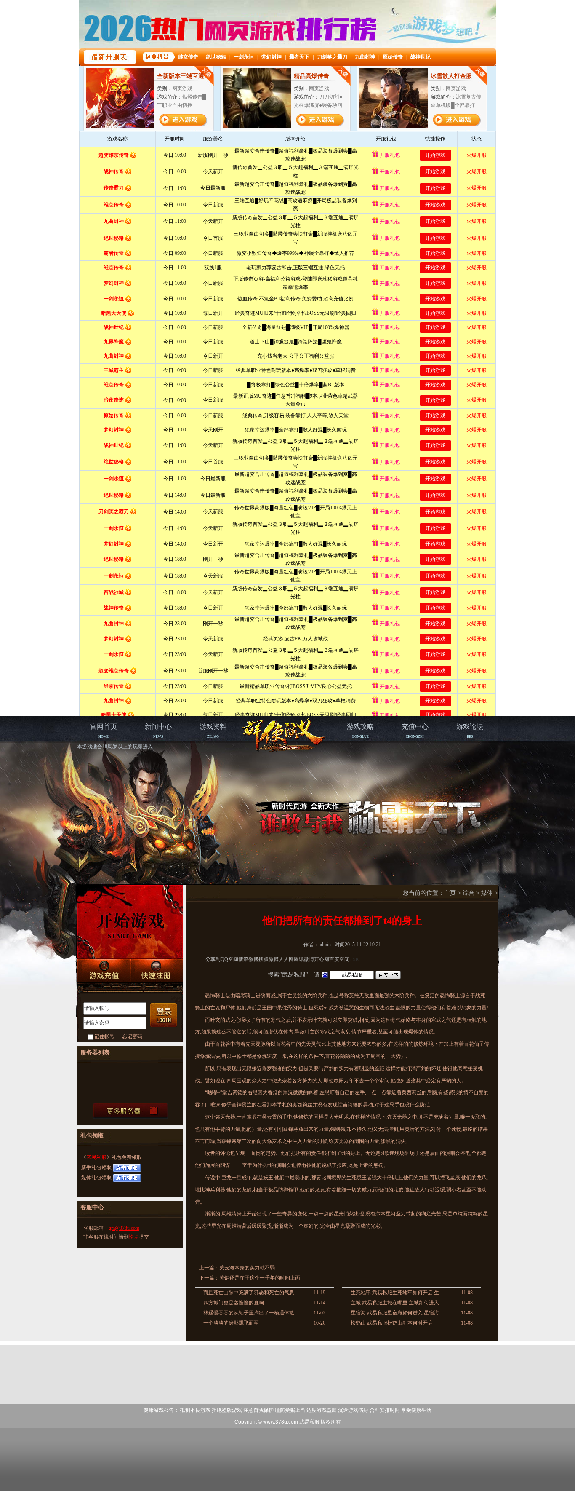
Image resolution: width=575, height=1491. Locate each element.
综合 (468, 893)
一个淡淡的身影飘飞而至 (231, 1323)
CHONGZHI (415, 731)
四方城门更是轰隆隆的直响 (233, 1303)
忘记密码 (132, 1036)
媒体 (487, 893)
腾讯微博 (304, 959)
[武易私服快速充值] (103, 971)
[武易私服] (285, 735)
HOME (103, 731)
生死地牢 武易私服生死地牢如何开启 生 (395, 1293)
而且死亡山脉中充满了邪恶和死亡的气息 (248, 1293)
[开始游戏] (130, 922)
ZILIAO (213, 731)
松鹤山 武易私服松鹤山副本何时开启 (392, 1323)
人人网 (286, 959)
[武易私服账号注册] (156, 971)
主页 (450, 893)
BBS (469, 731)
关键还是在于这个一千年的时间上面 (259, 1278)
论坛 (134, 1237)
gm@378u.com (124, 1228)
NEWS (158, 731)
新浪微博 (248, 959)
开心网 (321, 959)
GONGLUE (360, 731)
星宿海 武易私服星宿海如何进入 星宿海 (395, 1313)
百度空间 (339, 959)
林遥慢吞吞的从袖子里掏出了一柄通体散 (248, 1313)
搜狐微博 (268, 959)
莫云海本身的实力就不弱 (247, 1268)
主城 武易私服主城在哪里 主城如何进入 (395, 1303)
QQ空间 (229, 959)
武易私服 (96, 1157)
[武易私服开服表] (130, 1111)
